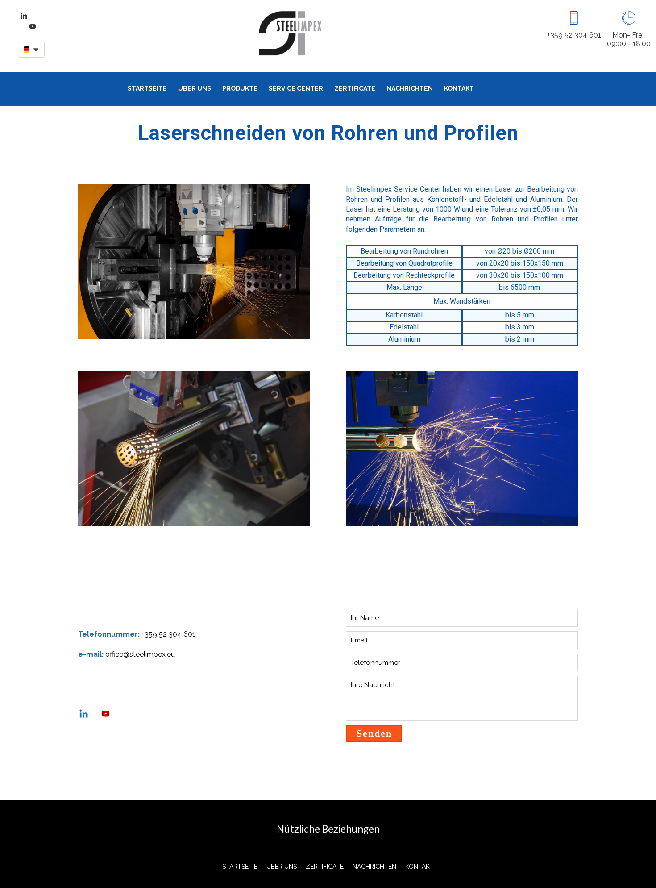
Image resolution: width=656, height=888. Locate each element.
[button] (31, 50)
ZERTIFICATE (354, 88)
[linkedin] (23, 15)
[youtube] (32, 26)
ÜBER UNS (194, 88)
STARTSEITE (147, 88)
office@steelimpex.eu (140, 654)
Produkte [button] (239, 88)
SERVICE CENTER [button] (296, 88)
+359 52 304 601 (168, 634)
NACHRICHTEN (409, 88)
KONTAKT (459, 88)
